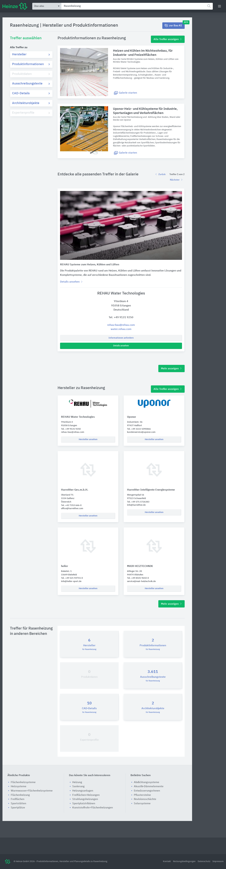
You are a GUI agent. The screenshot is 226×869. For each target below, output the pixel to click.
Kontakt (167, 861)
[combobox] (137, 6)
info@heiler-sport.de (71, 581)
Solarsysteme (142, 803)
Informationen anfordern (121, 338)
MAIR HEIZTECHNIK (140, 566)
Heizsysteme (18, 786)
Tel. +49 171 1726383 (138, 502)
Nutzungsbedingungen (184, 861)
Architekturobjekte (25, 103)
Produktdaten (22, 74)
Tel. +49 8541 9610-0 (138, 578)
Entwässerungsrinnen (147, 791)
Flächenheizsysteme (23, 782)
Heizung (77, 782)
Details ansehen (121, 346)
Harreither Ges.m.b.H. (74, 490)
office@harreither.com (72, 508)
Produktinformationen (28, 64)
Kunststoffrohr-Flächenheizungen (92, 807)
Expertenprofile (23, 112)
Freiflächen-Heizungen (86, 795)
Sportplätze (18, 807)
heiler (64, 566)
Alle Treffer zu (18, 47)
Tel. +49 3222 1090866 (139, 429)
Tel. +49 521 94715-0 (72, 578)
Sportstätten (18, 803)
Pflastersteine (142, 795)
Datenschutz (204, 861)
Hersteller (19, 54)
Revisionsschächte (145, 799)
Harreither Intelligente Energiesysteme (151, 490)
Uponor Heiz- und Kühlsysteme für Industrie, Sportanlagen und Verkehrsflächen (145, 111)
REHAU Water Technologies (78, 417)
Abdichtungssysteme (146, 782)
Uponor (131, 417)
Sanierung (78, 786)
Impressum (218, 861)
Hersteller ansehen (88, 439)
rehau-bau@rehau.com (121, 325)
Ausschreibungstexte (27, 83)
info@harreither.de (136, 505)
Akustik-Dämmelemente (148, 786)
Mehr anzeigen (170, 368)
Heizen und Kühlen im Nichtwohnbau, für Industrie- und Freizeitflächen (143, 52)
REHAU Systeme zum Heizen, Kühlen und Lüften (89, 264)
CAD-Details (21, 93)
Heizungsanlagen (82, 791)
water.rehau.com (121, 329)
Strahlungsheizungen (85, 799)
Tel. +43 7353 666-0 (71, 505)
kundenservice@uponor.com (141, 432)
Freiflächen (17, 799)
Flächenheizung (20, 795)
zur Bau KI (177, 24)
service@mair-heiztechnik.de (141, 581)
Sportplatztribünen (83, 803)
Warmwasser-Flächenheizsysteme (32, 791)
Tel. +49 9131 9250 (121, 317)
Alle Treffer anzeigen (166, 39)
